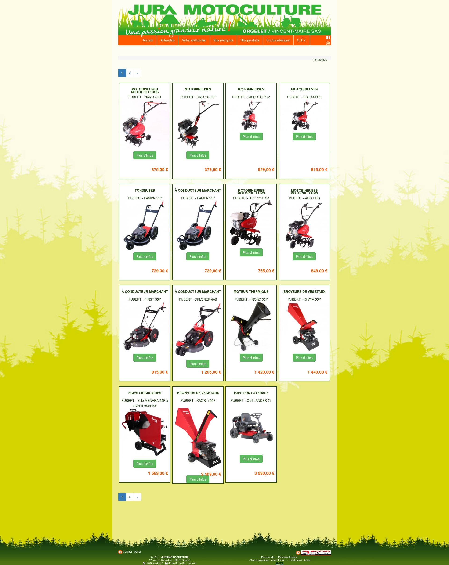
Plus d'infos (144, 155)
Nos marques (223, 40)
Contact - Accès (132, 551)
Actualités (167, 40)
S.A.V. (301, 40)
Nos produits (249, 40)
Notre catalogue (278, 40)
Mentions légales (287, 557)
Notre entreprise (194, 40)
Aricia (307, 560)
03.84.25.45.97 (154, 563)
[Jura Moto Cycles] (316, 552)
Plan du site (267, 557)
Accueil (148, 40)
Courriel (192, 563)
